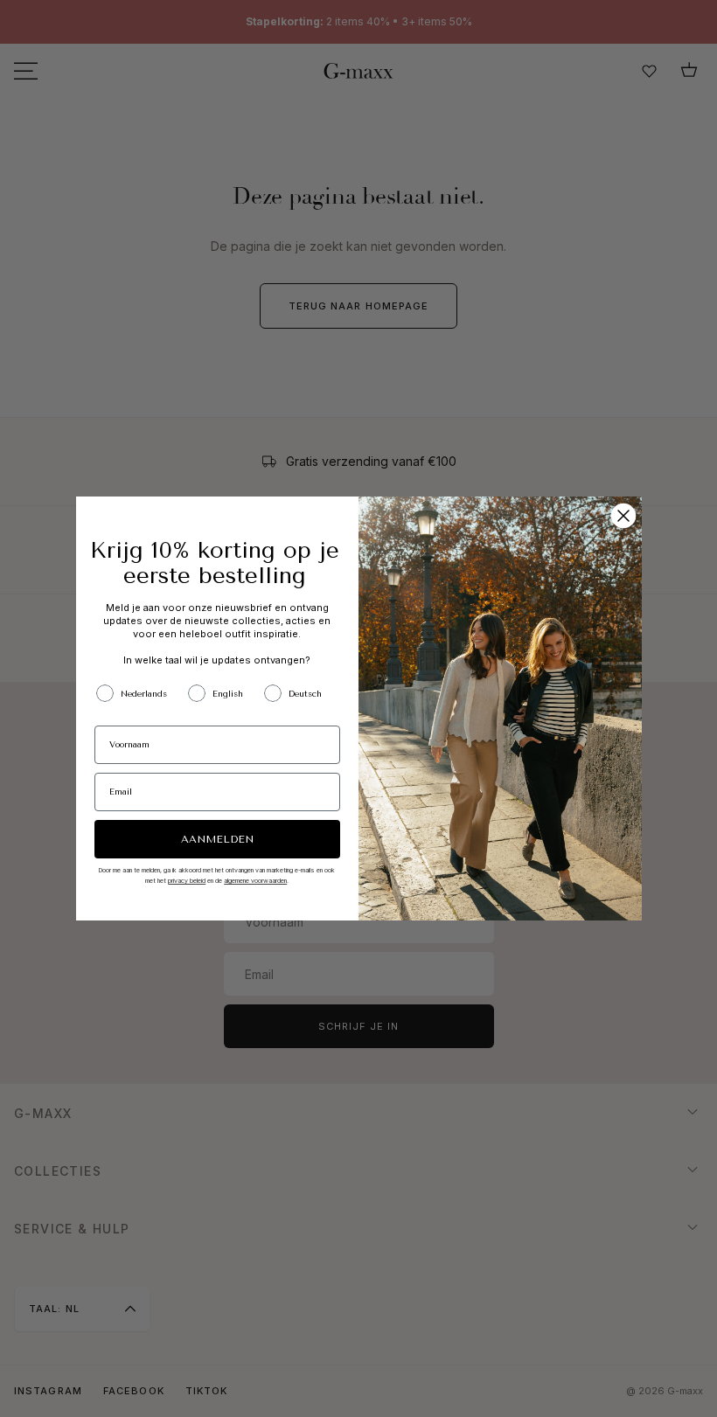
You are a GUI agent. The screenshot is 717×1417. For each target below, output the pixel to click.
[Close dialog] (623, 516)
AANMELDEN (217, 839)
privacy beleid (186, 881)
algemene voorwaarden (255, 881)
